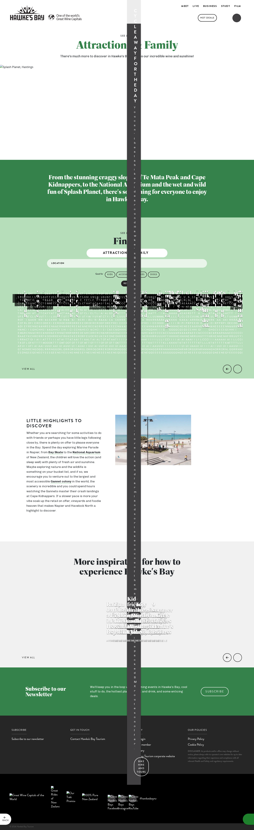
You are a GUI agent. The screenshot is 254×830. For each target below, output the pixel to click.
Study (225, 6)
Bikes (141, 274)
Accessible (125, 274)
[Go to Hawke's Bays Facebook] (111, 799)
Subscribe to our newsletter (28, 739)
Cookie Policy (196, 744)
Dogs (153, 274)
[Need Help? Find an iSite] (248, 819)
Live (196, 6)
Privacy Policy (196, 739)
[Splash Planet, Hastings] (245, 145)
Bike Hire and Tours (141, 767)
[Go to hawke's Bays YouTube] (133, 799)
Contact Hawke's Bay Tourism (87, 739)
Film (237, 6)
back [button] (5, 820)
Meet (185, 6)
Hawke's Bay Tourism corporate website (152, 756)
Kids (110, 274)
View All (28, 369)
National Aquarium (86, 452)
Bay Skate (55, 452)
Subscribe (214, 691)
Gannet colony (61, 481)
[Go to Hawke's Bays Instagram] (122, 799)
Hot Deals (207, 17)
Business (210, 6)
